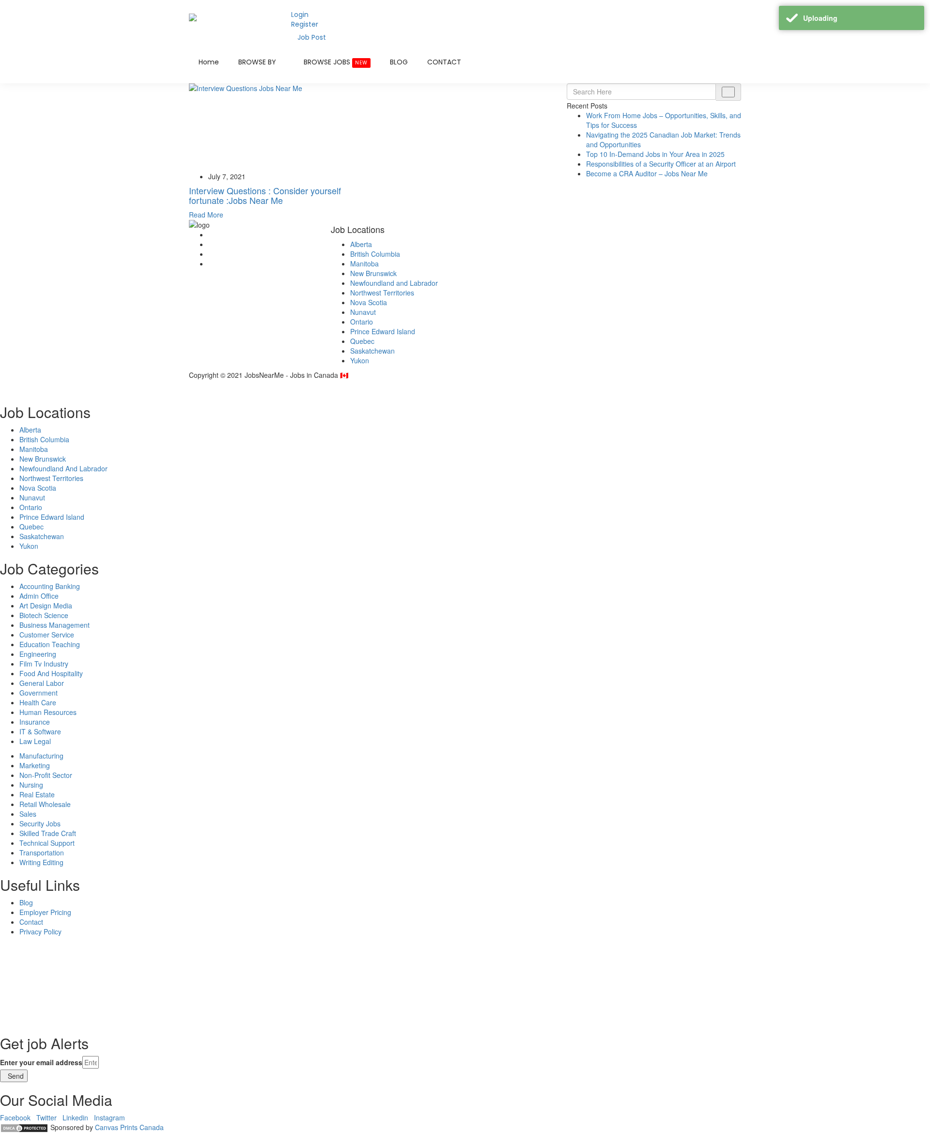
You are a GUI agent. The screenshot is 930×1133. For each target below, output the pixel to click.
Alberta (361, 244)
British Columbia (375, 254)
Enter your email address (41, 1062)
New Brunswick (373, 273)
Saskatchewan (372, 351)
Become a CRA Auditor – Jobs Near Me (647, 173)
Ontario (361, 321)
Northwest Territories (382, 292)
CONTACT (444, 62)
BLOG (399, 62)
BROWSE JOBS (336, 62)
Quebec (362, 341)
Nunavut (363, 312)
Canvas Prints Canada (129, 1127)
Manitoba (364, 263)
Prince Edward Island (382, 331)
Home (209, 62)
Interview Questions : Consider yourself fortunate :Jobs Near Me (265, 195)
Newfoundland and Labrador (394, 283)
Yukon (359, 360)
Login (300, 14)
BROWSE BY (258, 62)
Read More (206, 214)
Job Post (311, 37)
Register (304, 24)
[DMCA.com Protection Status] (24, 1127)
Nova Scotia (368, 302)
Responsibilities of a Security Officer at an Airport (661, 164)
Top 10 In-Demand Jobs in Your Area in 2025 (655, 154)
